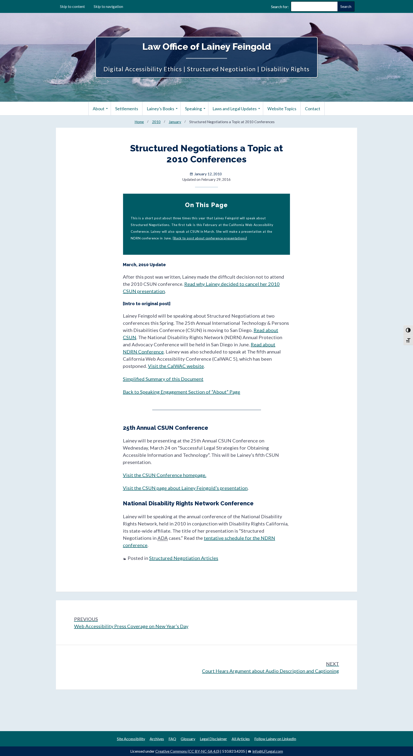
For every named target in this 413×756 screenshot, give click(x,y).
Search (345, 6)
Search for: (280, 6)
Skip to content (72, 6)
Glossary (188, 738)
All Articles (241, 738)
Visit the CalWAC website (176, 366)
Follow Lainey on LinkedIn (275, 738)
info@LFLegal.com (267, 751)
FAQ (172, 738)
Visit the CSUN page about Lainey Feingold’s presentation (185, 488)
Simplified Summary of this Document (163, 379)
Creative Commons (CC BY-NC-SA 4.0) (187, 751)
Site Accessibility (131, 738)
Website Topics (281, 108)
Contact (312, 108)
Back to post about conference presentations (210, 238)
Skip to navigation (108, 6)
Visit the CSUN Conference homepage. (164, 475)
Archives (157, 738)
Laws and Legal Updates (234, 108)
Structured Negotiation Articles (183, 558)
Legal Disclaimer (213, 738)
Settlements (126, 108)
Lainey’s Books (160, 108)
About (98, 108)
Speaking (193, 108)
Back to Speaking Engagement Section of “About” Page (181, 392)
